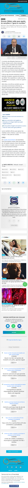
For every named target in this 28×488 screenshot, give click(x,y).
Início (11, 470)
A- (8, 57)
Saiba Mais (14, 225)
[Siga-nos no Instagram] (11, 467)
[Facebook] (14, 220)
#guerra (5, 169)
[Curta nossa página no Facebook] (7, 467)
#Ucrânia (13, 169)
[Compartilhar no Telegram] (19, 36)
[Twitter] (18, 220)
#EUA (13, 172)
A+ (13, 57)
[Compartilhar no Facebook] (4, 36)
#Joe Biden (17, 175)
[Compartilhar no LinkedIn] (24, 36)
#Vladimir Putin (7, 175)
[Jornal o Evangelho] (14, 6)
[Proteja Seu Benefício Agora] (14, 340)
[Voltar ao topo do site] (26, 268)
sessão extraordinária (9, 140)
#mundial (5, 172)
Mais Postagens (13, 451)
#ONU (4, 177)
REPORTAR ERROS (22, 57)
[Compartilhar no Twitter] (9, 36)
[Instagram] (9, 220)
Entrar (14, 332)
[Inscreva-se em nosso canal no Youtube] (20, 467)
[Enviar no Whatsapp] (14, 36)
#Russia (21, 169)
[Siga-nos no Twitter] (16, 467)
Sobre (16, 470)
